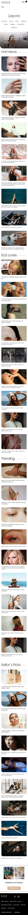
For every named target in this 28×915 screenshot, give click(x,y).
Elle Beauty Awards (16, 901)
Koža (17, 21)
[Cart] (25, 2)
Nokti (6, 24)
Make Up (24, 21)
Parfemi (12, 24)
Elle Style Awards (6, 905)
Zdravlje (14, 27)
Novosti (4, 21)
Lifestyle (3, 908)
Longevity (20, 24)
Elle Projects (4, 901)
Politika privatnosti (6, 912)
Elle (3, 7)
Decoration (11, 908)
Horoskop (16, 905)
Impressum (17, 912)
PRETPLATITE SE (14, 888)
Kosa (11, 21)
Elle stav (23, 905)
